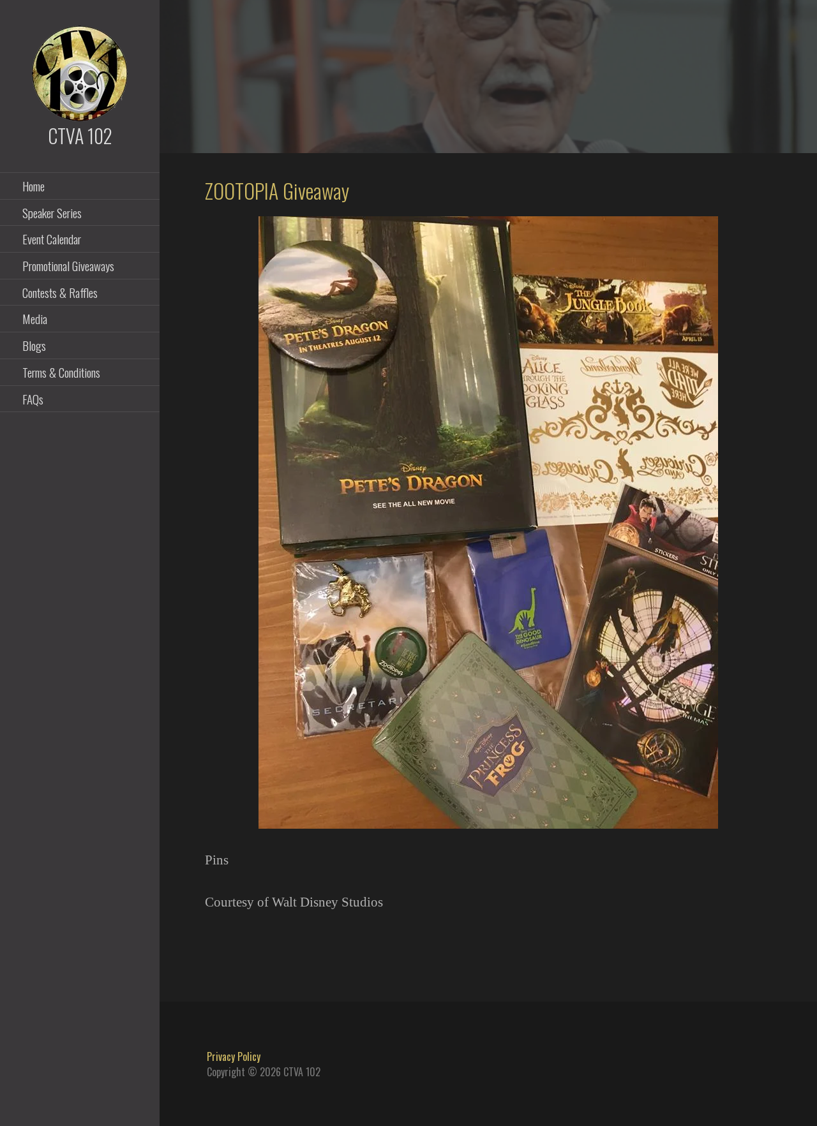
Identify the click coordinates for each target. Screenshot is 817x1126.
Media (34, 318)
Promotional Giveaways (68, 265)
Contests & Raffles (60, 292)
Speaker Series (52, 212)
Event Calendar (51, 239)
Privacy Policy (233, 1056)
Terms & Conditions (61, 372)
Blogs (34, 345)
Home (33, 186)
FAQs (32, 399)
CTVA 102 (80, 135)
